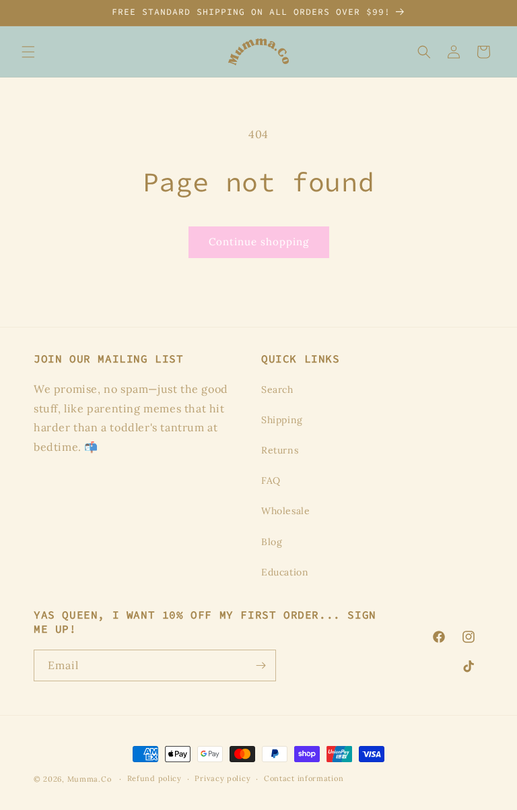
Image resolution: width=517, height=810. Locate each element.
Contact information (303, 778)
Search (277, 389)
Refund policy (154, 778)
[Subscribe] (260, 665)
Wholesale (285, 511)
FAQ (271, 480)
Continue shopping (259, 241)
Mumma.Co (89, 779)
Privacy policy (222, 778)
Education (284, 572)
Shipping (282, 420)
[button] (28, 52)
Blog (271, 542)
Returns (279, 450)
